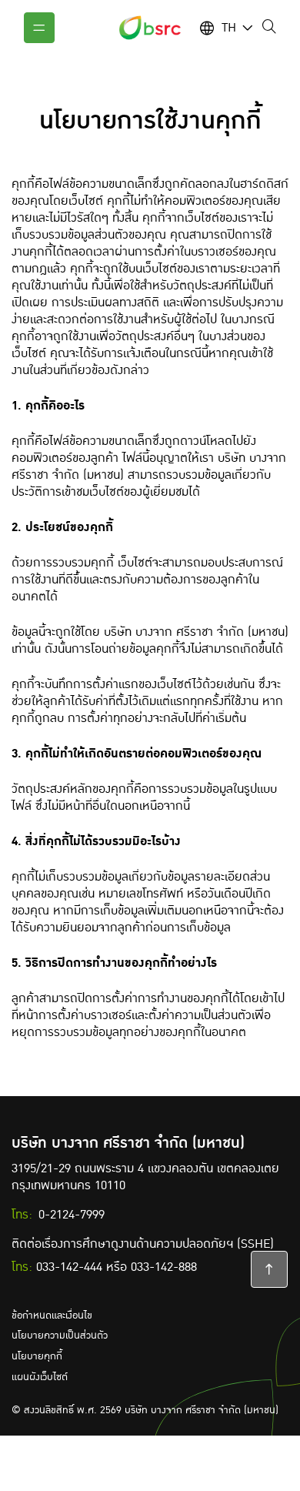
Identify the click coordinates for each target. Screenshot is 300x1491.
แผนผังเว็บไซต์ (40, 1377)
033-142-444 (69, 1267)
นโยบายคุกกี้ (37, 1356)
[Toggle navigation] (39, 27)
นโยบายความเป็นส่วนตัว (60, 1335)
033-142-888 (164, 1267)
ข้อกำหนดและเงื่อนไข (52, 1315)
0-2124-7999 (71, 1214)
